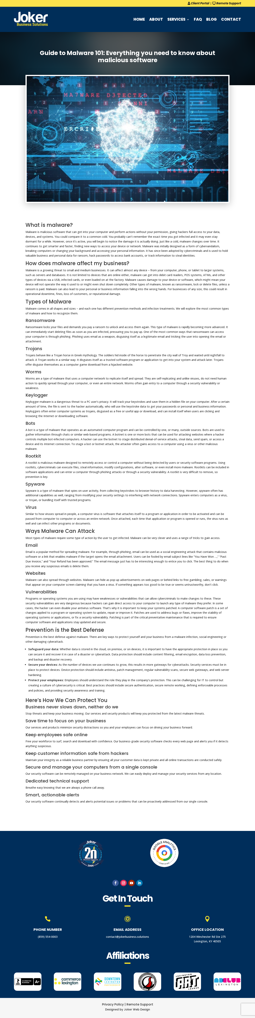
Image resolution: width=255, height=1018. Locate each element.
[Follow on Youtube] (131, 883)
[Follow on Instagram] (123, 883)
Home (139, 19)
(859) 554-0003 (48, 937)
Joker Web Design (137, 1009)
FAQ (198, 19)
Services (176, 19)
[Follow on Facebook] (115, 883)
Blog (211, 19)
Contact (231, 19)
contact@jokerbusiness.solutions (127, 937)
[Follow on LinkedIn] (139, 883)
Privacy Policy (113, 1004)
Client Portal (199, 3)
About (156, 19)
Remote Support (228, 3)
